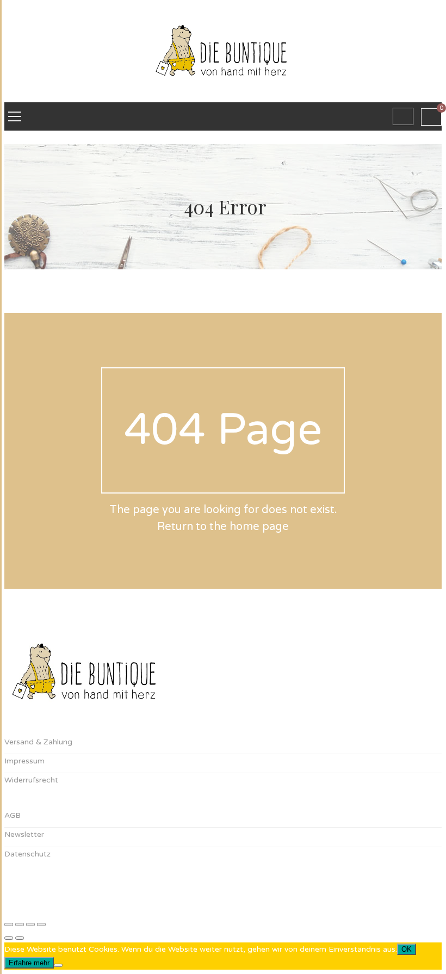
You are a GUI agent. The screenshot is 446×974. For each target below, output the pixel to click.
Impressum (24, 761)
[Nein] (58, 965)
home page (259, 526)
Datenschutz (27, 854)
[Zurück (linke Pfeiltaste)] (8, 938)
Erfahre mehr (29, 963)
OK (406, 949)
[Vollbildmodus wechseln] (19, 924)
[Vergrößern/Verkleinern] (8, 924)
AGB (12, 815)
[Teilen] (30, 924)
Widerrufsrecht (31, 780)
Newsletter (24, 834)
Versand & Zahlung (38, 742)
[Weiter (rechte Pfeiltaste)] (19, 938)
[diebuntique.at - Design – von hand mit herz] (222, 95)
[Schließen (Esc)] (41, 924)
